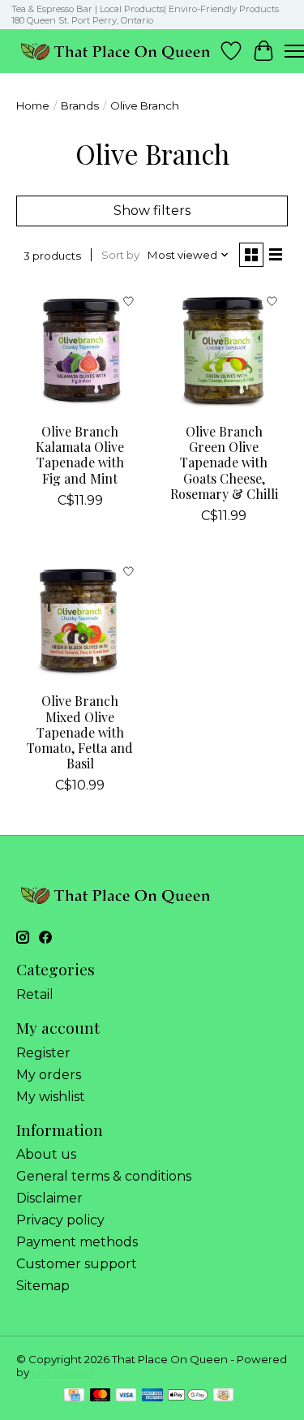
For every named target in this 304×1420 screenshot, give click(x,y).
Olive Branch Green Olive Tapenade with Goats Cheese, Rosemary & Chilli (224, 462)
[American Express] (152, 1396)
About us (46, 1154)
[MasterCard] (100, 1396)
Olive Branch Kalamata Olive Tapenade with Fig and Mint (80, 455)
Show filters (152, 210)
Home (32, 105)
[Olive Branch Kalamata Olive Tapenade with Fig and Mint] (79, 350)
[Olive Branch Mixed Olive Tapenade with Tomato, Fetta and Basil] (79, 619)
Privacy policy (60, 1220)
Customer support (76, 1264)
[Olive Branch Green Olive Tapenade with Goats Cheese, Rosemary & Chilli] (223, 350)
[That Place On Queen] (115, 50)
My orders (48, 1074)
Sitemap (43, 1285)
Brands (80, 105)
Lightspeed (62, 1372)
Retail (35, 994)
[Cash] (223, 1396)
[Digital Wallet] (188, 1396)
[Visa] (126, 1396)
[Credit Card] (74, 1396)
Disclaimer (49, 1198)
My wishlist (50, 1096)
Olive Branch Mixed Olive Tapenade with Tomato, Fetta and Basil (80, 732)
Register (43, 1053)
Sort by (120, 254)
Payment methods (77, 1242)
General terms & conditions (103, 1176)
